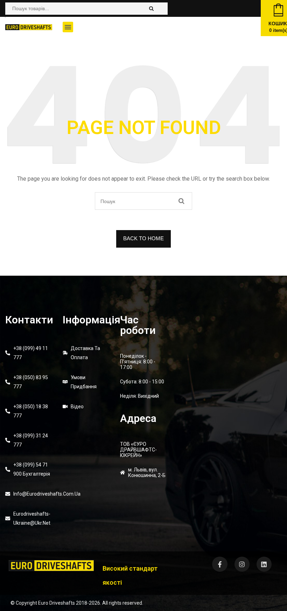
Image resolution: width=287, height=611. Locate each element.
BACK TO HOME (143, 238)
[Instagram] (242, 564)
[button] (68, 27)
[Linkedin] (264, 564)
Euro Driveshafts (56, 603)
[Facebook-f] (219, 564)
